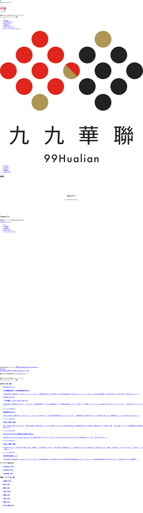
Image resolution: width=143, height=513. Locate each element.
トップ (5, 165)
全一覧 (9, 384)
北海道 (2, 370)
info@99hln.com (33, 367)
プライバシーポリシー (11, 28)
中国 (17, 370)
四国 (20, 370)
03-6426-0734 (23, 367)
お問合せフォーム (5, 222)
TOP (5, 20)
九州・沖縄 (25, 370)
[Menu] (0, 4)
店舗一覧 (2, 369)
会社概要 (8, 21)
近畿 (14, 370)
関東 (8, 370)
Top (4, 225)
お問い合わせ (9, 27)
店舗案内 (7, 25)
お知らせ (7, 23)
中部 (11, 370)
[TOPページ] (71, 162)
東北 (5, 370)
